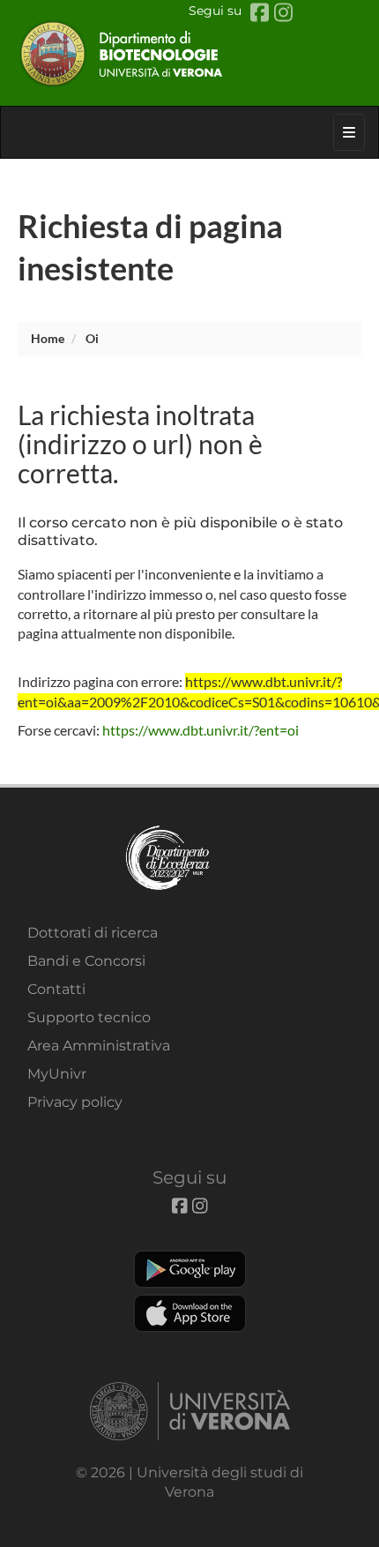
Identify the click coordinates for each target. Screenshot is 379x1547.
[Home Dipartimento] (189, 53)
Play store (190, 1269)
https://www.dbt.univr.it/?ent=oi (200, 729)
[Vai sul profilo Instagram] (283, 13)
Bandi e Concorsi (86, 961)
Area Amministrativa (98, 1045)
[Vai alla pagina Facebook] (262, 13)
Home (47, 338)
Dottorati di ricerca (92, 932)
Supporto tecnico (89, 1017)
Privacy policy (75, 1102)
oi (92, 338)
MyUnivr (56, 1073)
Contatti (56, 989)
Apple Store (190, 1313)
